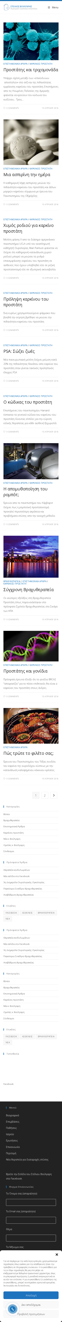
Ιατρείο (10, 1134)
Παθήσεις (11, 1128)
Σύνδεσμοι (8, 851)
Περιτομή (11, 1153)
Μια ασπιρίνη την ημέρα (26, 174)
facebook (11, 912)
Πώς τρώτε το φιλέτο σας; (28, 753)
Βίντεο (6, 814)
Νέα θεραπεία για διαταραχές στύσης (27, 1159)
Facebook (8, 1083)
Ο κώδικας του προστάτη (27, 402)
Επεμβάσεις (12, 1121)
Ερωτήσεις (12, 1140)
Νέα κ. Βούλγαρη (11, 838)
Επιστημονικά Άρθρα (15, 63)
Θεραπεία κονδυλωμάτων (16, 869)
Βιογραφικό (12, 1115)
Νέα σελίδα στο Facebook (16, 876)
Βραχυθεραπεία (11, 581)
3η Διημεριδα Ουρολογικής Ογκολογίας (23, 882)
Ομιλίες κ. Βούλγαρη (13, 845)
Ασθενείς (27, 912)
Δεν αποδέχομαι (31, 1304)
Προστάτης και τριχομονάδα (30, 69)
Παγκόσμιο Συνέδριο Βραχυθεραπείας (22, 888)
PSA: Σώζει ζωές (19, 351)
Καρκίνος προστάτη (41, 63)
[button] (57, 1254)
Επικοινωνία (13, 1147)
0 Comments (13, 108)
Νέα (8, 918)
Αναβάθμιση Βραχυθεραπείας (18, 894)
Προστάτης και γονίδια (25, 671)
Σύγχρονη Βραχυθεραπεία (28, 589)
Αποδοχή (31, 1295)
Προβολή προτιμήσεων (31, 1314)
